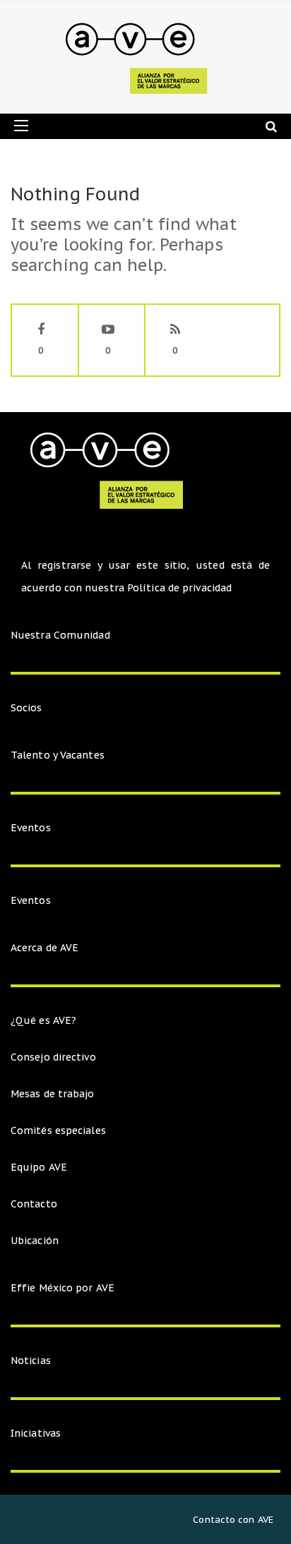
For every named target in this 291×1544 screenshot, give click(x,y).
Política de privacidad (179, 587)
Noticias (31, 1360)
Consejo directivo (53, 1057)
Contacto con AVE (233, 1520)
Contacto (34, 1204)
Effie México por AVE (62, 1287)
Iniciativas (37, 1433)
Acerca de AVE (44, 947)
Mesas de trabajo (53, 1093)
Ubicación (35, 1240)
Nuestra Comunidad (60, 635)
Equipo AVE (39, 1167)
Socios (26, 707)
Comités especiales (58, 1130)
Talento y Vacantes (58, 755)
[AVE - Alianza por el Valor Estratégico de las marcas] (140, 57)
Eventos (31, 827)
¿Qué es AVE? (43, 1020)
